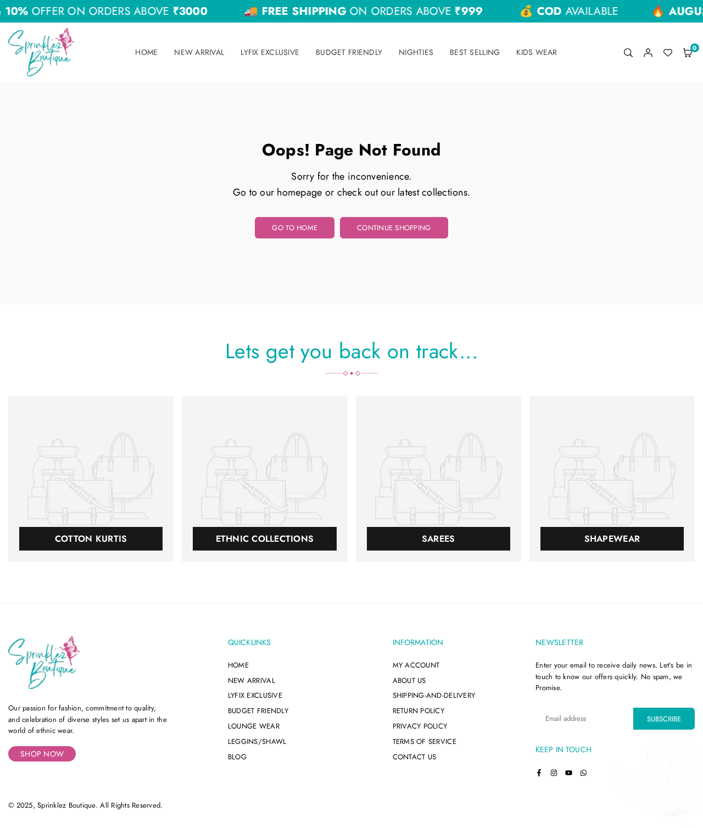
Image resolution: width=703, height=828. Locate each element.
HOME (238, 665)
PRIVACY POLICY (420, 726)
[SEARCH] (628, 52)
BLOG (237, 757)
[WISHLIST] (668, 52)
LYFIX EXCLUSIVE (255, 695)
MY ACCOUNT (416, 665)
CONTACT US (415, 757)
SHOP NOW (42, 753)
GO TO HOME (294, 228)
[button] (688, 52)
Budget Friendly (349, 52)
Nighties (416, 52)
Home (146, 52)
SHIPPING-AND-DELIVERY (434, 695)
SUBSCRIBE (664, 719)
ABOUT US (409, 680)
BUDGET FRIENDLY (258, 710)
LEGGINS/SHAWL (257, 741)
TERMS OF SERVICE (424, 741)
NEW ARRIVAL (251, 680)
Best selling (475, 52)
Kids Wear (536, 52)
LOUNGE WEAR (254, 726)
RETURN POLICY (418, 710)
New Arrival (199, 52)
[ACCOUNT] (648, 52)
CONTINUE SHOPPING (394, 228)
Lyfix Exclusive (270, 52)
